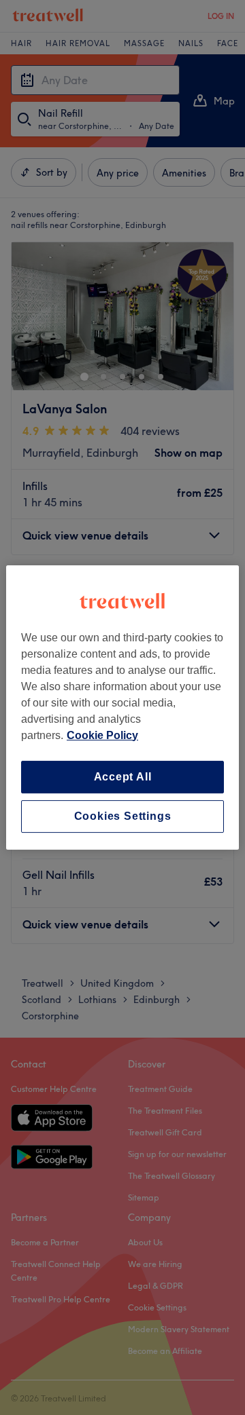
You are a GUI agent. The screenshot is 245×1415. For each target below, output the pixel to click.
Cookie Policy (102, 735)
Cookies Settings (123, 816)
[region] (122, 707)
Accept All (123, 776)
